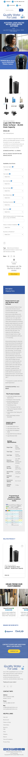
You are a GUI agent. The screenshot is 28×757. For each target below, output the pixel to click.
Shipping (5, 734)
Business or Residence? (8, 231)
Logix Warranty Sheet (12, 435)
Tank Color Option (7, 167)
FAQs (4, 731)
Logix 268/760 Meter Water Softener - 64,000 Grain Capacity (14, 567)
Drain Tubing (6, 209)
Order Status (6, 724)
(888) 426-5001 (11, 703)
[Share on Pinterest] (14, 256)
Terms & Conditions (8, 739)
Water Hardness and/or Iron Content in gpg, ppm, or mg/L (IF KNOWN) (13, 217)
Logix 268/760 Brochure (13, 426)
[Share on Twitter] (9, 256)
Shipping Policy (10, 291)
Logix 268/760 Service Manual (14, 433)
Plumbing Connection (8, 202)
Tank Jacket (6, 174)
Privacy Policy (6, 742)
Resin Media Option (7, 195)
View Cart (5, 717)
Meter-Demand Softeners (9, 121)
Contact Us (14, 651)
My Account (6, 719)
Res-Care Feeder (7, 188)
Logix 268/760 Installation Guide (13, 431)
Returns (5, 736)
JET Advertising (14, 753)
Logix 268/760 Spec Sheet (13, 428)
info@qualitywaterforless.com (10, 707)
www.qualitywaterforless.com (10, 709)
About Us (5, 727)
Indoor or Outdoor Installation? (10, 224)
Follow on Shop (7, 722)
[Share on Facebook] (11, 256)
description (8, 289)
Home (13, 28)
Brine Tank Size (6, 181)
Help (4, 729)
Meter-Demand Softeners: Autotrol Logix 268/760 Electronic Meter (12, 250)
